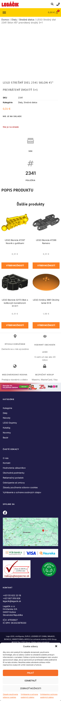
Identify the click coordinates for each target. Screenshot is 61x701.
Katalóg (6, 427)
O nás (6, 458)
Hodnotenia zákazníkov (14, 468)
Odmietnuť (30, 680)
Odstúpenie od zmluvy (14, 482)
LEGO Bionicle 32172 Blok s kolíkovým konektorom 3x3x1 (15, 303)
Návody (6, 418)
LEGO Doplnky (10, 423)
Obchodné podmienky (13, 473)
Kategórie (7, 408)
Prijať (30, 673)
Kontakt (6, 463)
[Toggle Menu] (4, 12)
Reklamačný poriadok (13, 477)
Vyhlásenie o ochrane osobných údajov (29, 695)
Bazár (5, 437)
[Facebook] (5, 513)
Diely (14, 19)
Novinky (7, 432)
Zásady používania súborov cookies (10, 695)
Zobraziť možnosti (30, 688)
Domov (5, 19)
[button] (56, 646)
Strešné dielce (26, 19)
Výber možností (15, 265)
